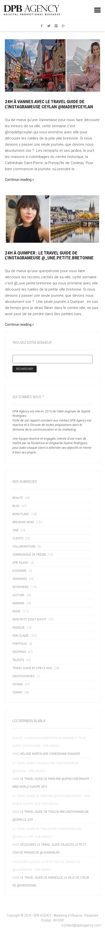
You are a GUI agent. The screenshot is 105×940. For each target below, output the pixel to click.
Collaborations (23, 546)
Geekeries (19, 579)
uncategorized (23, 676)
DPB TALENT (20, 562)
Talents (18, 660)
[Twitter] (49, 25)
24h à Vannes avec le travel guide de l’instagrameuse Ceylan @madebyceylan (49, 104)
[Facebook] (42, 25)
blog (16, 506)
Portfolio (19, 643)
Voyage (17, 684)
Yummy (17, 692)
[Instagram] (56, 25)
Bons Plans (20, 514)
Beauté (17, 498)
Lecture (18, 595)
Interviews (20, 587)
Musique (18, 627)
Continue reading (18, 180)
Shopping (19, 652)
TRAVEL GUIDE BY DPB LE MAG (32, 668)
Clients (17, 538)
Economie (19, 571)
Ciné (15, 530)
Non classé (20, 635)
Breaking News (23, 522)
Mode (16, 611)
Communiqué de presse (29, 554)
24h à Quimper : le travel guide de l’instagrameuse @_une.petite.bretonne (49, 255)
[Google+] (63, 25)
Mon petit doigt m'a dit (29, 619)
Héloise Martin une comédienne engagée (50, 754)
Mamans (18, 603)
